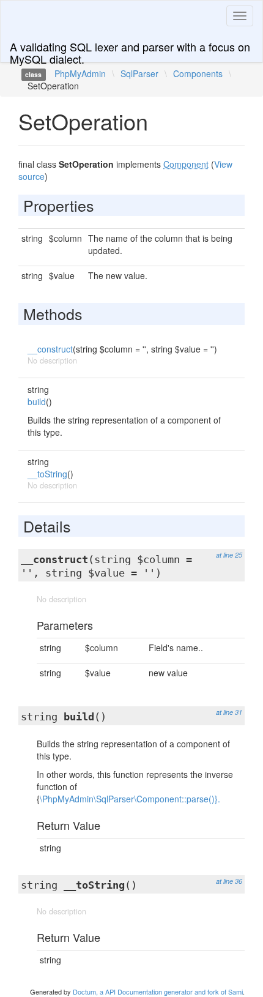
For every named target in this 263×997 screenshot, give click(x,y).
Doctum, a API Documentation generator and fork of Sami (158, 991)
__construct (50, 349)
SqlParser (139, 73)
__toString (47, 474)
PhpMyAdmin (80, 73)
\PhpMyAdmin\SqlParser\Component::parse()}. (130, 799)
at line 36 (229, 881)
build (37, 401)
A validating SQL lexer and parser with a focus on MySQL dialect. (130, 50)
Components (198, 73)
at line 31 (229, 712)
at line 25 (229, 554)
